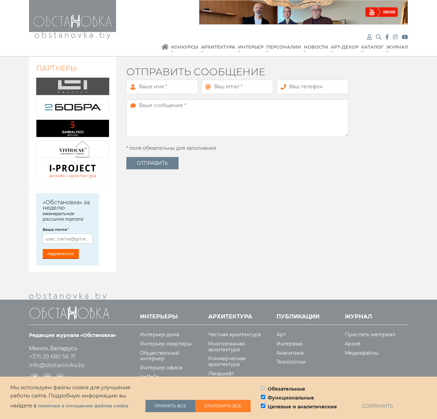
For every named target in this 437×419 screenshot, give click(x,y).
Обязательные (286, 389)
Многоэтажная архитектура (226, 347)
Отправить (152, 163)
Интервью (289, 344)
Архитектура (218, 47)
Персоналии (283, 47)
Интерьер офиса (161, 368)
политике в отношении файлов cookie (83, 406)
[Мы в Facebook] (387, 37)
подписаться (60, 253)
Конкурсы (184, 47)
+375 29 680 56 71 (52, 356)
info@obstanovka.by (57, 365)
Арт (281, 335)
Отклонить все (222, 405)
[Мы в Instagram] (396, 37)
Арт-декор (344, 47)
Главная (164, 50)
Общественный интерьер (159, 356)
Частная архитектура (234, 335)
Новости (316, 47)
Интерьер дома (159, 335)
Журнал (397, 47)
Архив (353, 344)
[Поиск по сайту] (379, 37)
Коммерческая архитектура (226, 361)
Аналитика (290, 353)
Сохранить (377, 406)
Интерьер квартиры (166, 344)
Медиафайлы (361, 353)
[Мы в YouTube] (405, 37)
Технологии (291, 362)
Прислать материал (370, 335)
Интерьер (251, 47)
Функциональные (291, 398)
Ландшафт (221, 374)
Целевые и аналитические (302, 407)
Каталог (372, 47)
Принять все (170, 405)
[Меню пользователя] (369, 37)
